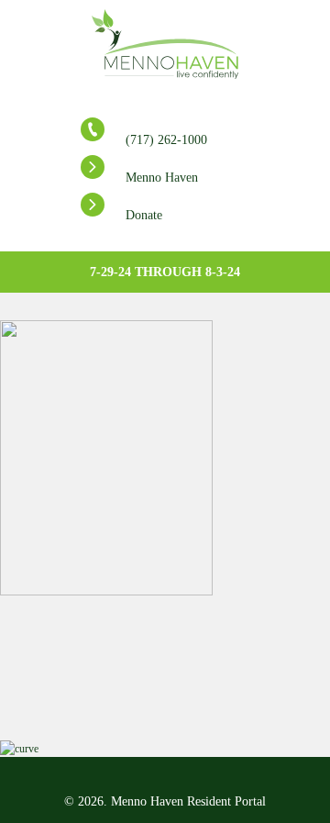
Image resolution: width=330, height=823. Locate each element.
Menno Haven (162, 177)
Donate (144, 215)
